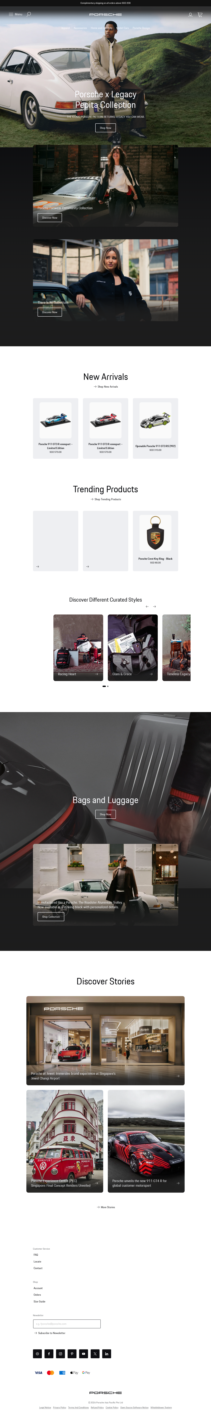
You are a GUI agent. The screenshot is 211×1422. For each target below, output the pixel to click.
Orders (37, 1295)
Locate (37, 1261)
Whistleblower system (161, 1407)
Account (38, 1288)
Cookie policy (112, 1407)
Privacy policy (59, 1407)
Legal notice (45, 1407)
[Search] (28, 14)
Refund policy (97, 1407)
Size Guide (39, 1301)
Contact (38, 1268)
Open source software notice (134, 1407)
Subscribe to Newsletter (51, 1333)
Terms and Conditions (78, 1407)
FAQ (36, 1255)
